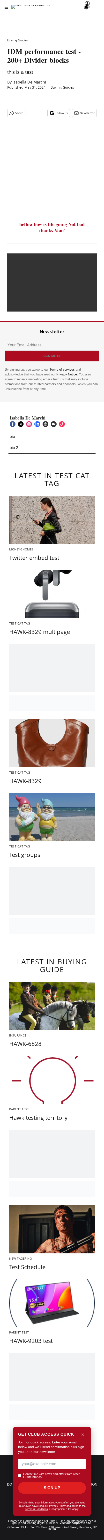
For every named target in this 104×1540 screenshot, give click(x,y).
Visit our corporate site (75, 1523)
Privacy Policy (57, 1505)
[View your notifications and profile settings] (86, 7)
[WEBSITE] (47, 424)
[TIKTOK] (63, 424)
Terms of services (63, 369)
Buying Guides (17, 40)
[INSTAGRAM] (30, 424)
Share (19, 113)
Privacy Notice (66, 374)
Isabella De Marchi (29, 82)
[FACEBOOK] (14, 424)
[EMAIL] (55, 424)
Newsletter (87, 113)
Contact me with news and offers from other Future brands (51, 1476)
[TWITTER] (22, 424)
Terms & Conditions (36, 1509)
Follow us (61, 113)
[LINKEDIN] (38, 424)
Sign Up (52, 1488)
